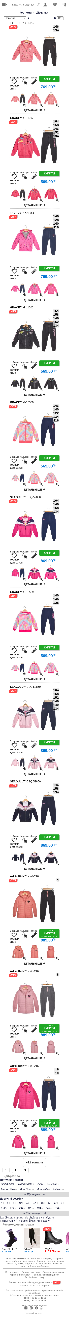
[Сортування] (17, 18)
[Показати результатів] (54, 18)
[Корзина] (55, 5)
